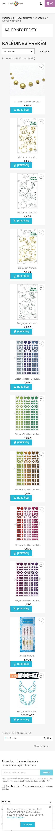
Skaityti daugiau (15, 817)
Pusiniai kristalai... (27, 655)
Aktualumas (18, 51)
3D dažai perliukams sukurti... (28, 101)
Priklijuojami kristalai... (27, 157)
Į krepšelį (21, 110)
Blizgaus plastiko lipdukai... (27, 378)
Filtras (44, 51)
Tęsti (48, 738)
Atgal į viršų (41, 746)
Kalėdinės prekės (21, 29)
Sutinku (27, 824)
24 (15, 738)
